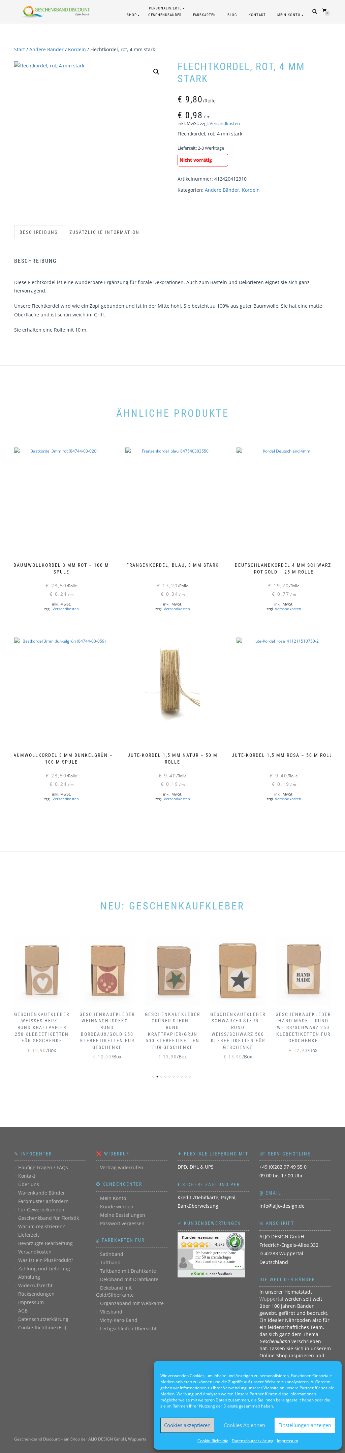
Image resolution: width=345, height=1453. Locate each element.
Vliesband (111, 1311)
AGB (23, 1310)
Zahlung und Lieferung (44, 1268)
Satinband (111, 1254)
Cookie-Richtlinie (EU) (42, 1327)
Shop (132, 15)
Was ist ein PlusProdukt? (45, 1260)
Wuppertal (271, 1299)
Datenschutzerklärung (253, 1441)
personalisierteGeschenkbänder (165, 11)
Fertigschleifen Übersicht (128, 1328)
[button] (156, 72)
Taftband (110, 1262)
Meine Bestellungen (122, 1215)
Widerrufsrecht (35, 1285)
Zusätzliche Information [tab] (104, 232)
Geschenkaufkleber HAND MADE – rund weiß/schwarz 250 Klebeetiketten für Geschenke (303, 1027)
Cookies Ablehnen (244, 1425)
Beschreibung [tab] (39, 232)
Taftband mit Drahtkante (128, 1271)
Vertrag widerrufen (121, 1167)
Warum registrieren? (41, 1226)
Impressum (287, 1441)
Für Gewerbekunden (41, 1209)
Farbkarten (204, 15)
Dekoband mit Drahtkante (129, 1279)
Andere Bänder (46, 49)
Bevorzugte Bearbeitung (45, 1243)
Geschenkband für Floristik (48, 1218)
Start (19, 49)
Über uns (28, 1184)
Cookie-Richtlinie (212, 1441)
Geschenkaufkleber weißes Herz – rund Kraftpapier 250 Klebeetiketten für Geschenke (41, 1027)
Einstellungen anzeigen (304, 1425)
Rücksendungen (36, 1294)
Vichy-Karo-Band (118, 1320)
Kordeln (77, 49)
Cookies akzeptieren (187, 1425)
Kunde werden (116, 1206)
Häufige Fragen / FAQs (43, 1167)
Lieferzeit (28, 1235)
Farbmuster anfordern (43, 1201)
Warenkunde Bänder (41, 1192)
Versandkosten (225, 123)
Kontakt (257, 15)
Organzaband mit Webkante (132, 1303)
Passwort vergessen (122, 1223)
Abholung (29, 1277)
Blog (232, 15)
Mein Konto (289, 15)
